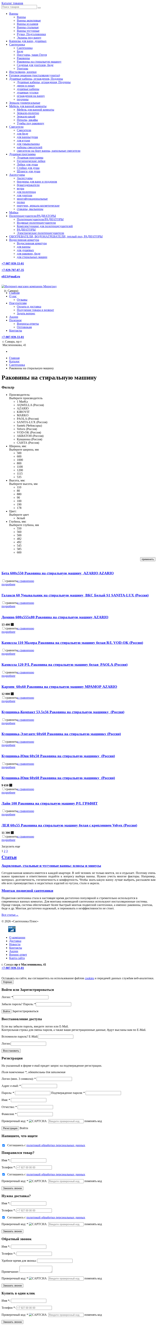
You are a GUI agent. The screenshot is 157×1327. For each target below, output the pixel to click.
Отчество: (9, 1107)
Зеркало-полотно (28, 113)
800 (19, 463)
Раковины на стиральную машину (39, 61)
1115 (20, 473)
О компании (17, 937)
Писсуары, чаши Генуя (32, 54)
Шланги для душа (28, 171)
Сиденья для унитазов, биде (35, 65)
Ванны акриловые (29, 20)
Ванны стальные (28, 27)
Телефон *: (9, 1167)
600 (19, 456)
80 (18, 490)
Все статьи (10, 914)
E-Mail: (33, 1036)
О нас (13, 296)
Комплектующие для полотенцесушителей (45, 226)
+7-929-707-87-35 (13, 270)
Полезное (15, 320)
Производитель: (19, 394)
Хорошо (7, 982)
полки (21, 202)
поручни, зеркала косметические (38, 205)
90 (18, 497)
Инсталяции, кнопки (23, 72)
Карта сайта (17, 958)
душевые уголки (27, 92)
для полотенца (26, 191)
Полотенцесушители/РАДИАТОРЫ (32, 215)
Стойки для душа (28, 167)
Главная (14, 292)
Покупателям (18, 303)
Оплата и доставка (29, 306)
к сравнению (25, 581)
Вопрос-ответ (18, 954)
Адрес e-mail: (11, 1085)
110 (19, 487)
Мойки (13, 212)
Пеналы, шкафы (27, 120)
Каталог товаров (12, 3)
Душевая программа (22, 154)
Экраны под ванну (29, 37)
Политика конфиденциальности (22, 974)
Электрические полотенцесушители (40, 233)
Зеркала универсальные (24, 102)
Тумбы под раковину (30, 123)
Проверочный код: (15, 1121)
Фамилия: (9, 1114)
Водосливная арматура (24, 239)
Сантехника (17, 44)
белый (21, 518)
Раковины (23, 58)
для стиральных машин (32, 257)
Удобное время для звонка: (19, 1260)
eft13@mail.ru (11, 276)
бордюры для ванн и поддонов (37, 181)
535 (19, 477)
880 (19, 494)
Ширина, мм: (17, 446)
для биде (22, 133)
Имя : (6, 1160)
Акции (13, 316)
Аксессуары (17, 174)
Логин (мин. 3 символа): (19, 1078)
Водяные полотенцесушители (36, 222)
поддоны (23, 99)
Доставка (15, 940)
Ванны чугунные (28, 30)
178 (19, 507)
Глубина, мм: (17, 521)
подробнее (8, 584)
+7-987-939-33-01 (13, 263)
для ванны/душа (27, 137)
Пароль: (29, 1004)
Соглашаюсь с (46, 1145)
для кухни (23, 140)
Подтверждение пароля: (68, 1092)
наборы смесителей (29, 147)
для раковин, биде (28, 253)
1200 (20, 470)
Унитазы (22, 68)
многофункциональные (32, 198)
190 (19, 504)
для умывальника (28, 143)
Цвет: (12, 511)
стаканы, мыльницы (30, 209)
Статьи (9, 857)
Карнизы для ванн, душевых (28, 41)
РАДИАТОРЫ (26, 229)
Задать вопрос (26, 313)
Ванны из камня (27, 24)
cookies (89, 978)
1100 (20, 466)
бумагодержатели (28, 185)
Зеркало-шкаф (26, 116)
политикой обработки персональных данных (55, 1145)
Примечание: (10, 1271)
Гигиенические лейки (31, 161)
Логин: (7, 997)
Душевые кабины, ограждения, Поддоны (36, 78)
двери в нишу (26, 85)
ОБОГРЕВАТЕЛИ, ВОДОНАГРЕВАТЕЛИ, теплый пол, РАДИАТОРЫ (56, 236)
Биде (20, 51)
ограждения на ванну (31, 96)
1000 (20, 459)
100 (19, 501)
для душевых (25, 250)
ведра (20, 188)
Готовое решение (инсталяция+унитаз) (34, 75)
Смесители (16, 126)
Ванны (13, 13)
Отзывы (22, 299)
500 (19, 453)
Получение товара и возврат (35, 310)
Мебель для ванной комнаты (28, 106)
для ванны (23, 246)
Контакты (15, 330)
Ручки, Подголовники (31, 34)
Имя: (6, 1100)
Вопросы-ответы (28, 323)
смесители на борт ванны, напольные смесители (48, 150)
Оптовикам (24, 327)
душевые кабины (28, 89)
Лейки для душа (27, 164)
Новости (14, 944)
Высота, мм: (17, 480)
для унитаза (24, 195)
